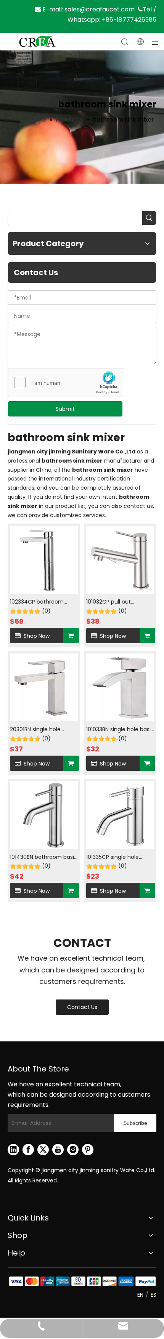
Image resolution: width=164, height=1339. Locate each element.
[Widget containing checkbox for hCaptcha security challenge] (66, 383)
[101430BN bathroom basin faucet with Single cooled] (44, 814)
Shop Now (37, 636)
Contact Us (82, 1007)
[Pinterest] (87, 1149)
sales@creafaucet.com (99, 9)
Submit (65, 409)
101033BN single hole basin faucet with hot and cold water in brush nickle (120, 730)
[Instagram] (73, 1149)
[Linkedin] (13, 1149)
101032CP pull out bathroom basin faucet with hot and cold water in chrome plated (118, 602)
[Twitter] (43, 1149)
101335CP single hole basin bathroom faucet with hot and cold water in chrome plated (118, 857)
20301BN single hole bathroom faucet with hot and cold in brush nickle (39, 730)
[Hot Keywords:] (149, 218)
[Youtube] (58, 1149)
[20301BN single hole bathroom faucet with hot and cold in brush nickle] (44, 687)
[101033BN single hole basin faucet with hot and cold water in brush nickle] (120, 687)
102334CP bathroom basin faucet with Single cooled (42, 602)
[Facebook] (28, 1149)
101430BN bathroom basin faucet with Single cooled (44, 857)
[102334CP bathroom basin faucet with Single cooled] (44, 559)
